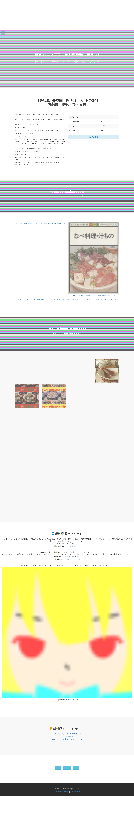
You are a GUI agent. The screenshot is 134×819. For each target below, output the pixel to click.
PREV (58, 768)
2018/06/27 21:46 (74, 546)
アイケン (102, 126)
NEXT (76, 768)
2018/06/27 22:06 (73, 559)
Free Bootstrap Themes (61, 792)
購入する (94, 137)
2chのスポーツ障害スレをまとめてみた (67, 739)
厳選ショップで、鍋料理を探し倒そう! (67, 54)
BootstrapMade (75, 792)
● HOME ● (67, 768)
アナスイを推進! (67, 736)
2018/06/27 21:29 (71, 699)
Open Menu (3, 33)
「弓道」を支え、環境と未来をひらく (67, 733)
